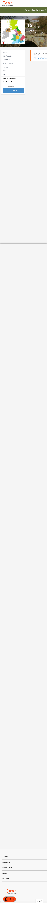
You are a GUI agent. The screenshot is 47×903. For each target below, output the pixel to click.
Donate (13, 90)
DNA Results (7, 56)
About (5, 52)
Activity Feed (8, 63)
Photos (5, 67)
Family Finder (38, 10)
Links (4, 71)
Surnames (6, 60)
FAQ (4, 74)
